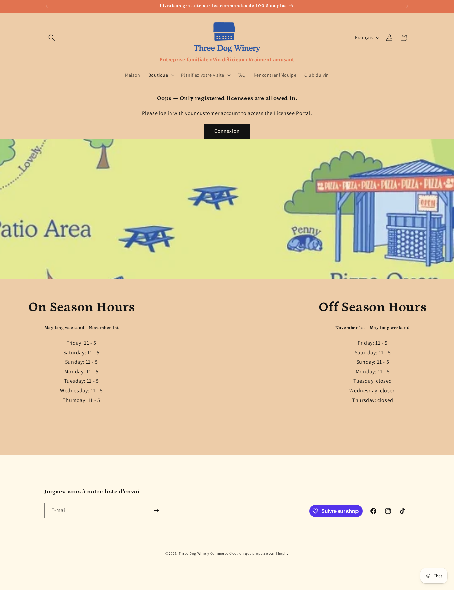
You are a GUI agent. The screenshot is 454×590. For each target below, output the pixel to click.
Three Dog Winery (194, 553)
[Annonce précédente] (46, 6)
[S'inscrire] (156, 510)
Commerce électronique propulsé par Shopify (249, 553)
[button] (51, 37)
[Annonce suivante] (407, 6)
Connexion (227, 131)
